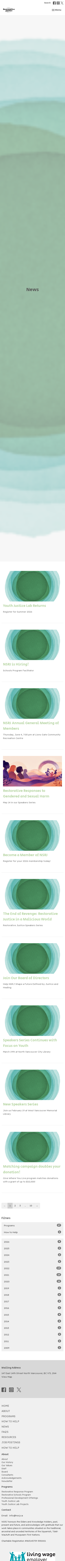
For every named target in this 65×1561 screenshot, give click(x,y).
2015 (32, 1314)
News (5, 1426)
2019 (32, 1288)
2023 (32, 1261)
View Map (7, 1376)
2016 (32, 1307)
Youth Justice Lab (11, 1501)
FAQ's (5, 1431)
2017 (32, 1301)
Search (47, 2)
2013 (32, 1327)
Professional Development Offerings (20, 1498)
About (6, 1411)
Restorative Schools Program (16, 1494)
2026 (32, 1241)
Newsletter (7, 1481)
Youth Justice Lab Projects (15, 1504)
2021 (32, 1274)
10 (31, 1205)
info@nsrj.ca (16, 1515)
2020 (32, 1281)
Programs (32, 1225)
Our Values (7, 1465)
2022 (32, 1268)
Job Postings (11, 1442)
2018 (32, 1294)
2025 (32, 1248)
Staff (4, 1468)
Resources (9, 1437)
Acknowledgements (11, 1478)
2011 (32, 1341)
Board (5, 1471)
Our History (7, 1462)
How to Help (32, 1232)
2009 (32, 1347)
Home (5, 1405)
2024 (32, 1254)
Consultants (7, 1475)
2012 (32, 1334)
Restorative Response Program (17, 1491)
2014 (32, 1321)
